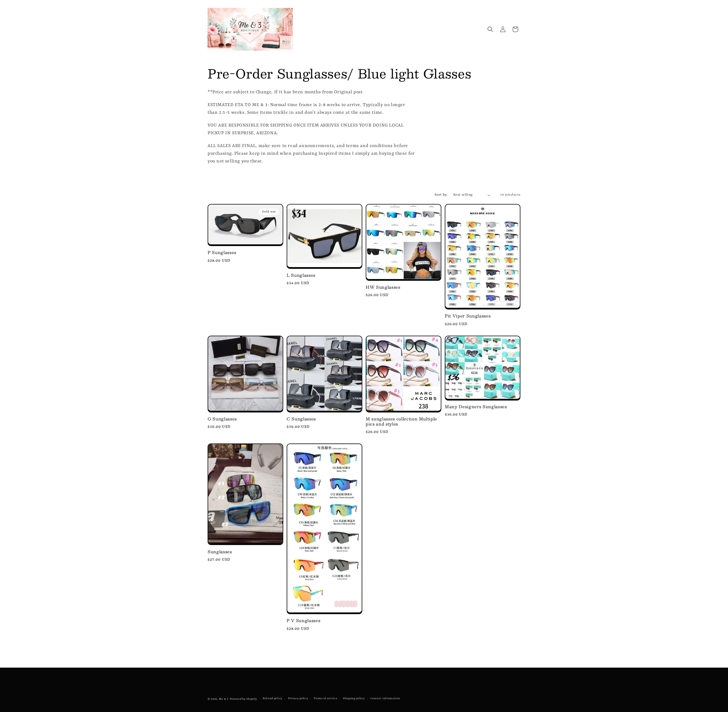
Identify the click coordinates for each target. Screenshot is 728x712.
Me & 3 (224, 699)
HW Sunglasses (383, 287)
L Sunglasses (301, 275)
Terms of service (325, 698)
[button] (490, 29)
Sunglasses (220, 551)
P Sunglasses (222, 252)
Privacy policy (298, 698)
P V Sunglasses (303, 620)
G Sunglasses (222, 418)
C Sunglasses (301, 418)
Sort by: (441, 195)
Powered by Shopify (243, 699)
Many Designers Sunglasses (476, 406)
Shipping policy (354, 698)
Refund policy (272, 698)
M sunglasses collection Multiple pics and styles (401, 421)
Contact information (385, 698)
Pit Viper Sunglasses (468, 315)
